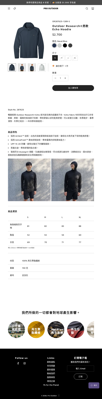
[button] (10, 40)
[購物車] (93, 8)
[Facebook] (18, 363)
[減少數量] (55, 78)
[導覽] (9, 8)
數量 (54, 73)
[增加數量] (65, 78)
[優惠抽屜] (15, 8)
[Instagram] (24, 363)
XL (75, 58)
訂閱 (81, 376)
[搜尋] (87, 8)
